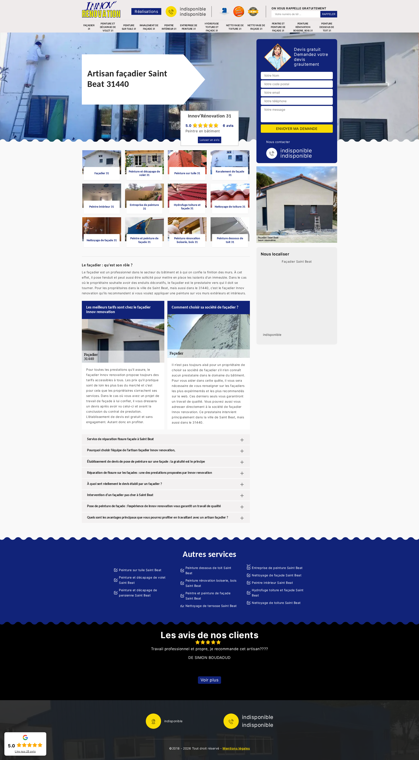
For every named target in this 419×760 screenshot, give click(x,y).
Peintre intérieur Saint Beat (272, 582)
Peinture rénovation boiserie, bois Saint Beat (211, 583)
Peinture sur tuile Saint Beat (140, 570)
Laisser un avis (210, 139)
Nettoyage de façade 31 (256, 27)
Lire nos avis (25, 751)
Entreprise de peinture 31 (188, 27)
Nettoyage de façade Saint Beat (276, 575)
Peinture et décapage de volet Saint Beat (142, 580)
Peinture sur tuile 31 (129, 27)
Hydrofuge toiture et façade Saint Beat (278, 592)
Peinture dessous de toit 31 (326, 27)
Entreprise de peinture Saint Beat (277, 568)
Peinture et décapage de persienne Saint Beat (138, 592)
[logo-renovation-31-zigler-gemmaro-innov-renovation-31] (101, 9)
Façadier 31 (88, 27)
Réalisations (146, 11)
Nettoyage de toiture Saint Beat (276, 603)
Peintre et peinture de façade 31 (278, 27)
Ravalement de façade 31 (149, 27)
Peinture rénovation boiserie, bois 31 (303, 27)
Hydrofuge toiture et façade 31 (212, 27)
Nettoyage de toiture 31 (235, 27)
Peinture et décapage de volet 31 (108, 27)
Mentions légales (236, 748)
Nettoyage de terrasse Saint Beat (211, 606)
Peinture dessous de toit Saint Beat (208, 570)
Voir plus (210, 679)
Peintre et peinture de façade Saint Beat (208, 595)
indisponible (193, 9)
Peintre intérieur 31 (169, 27)
